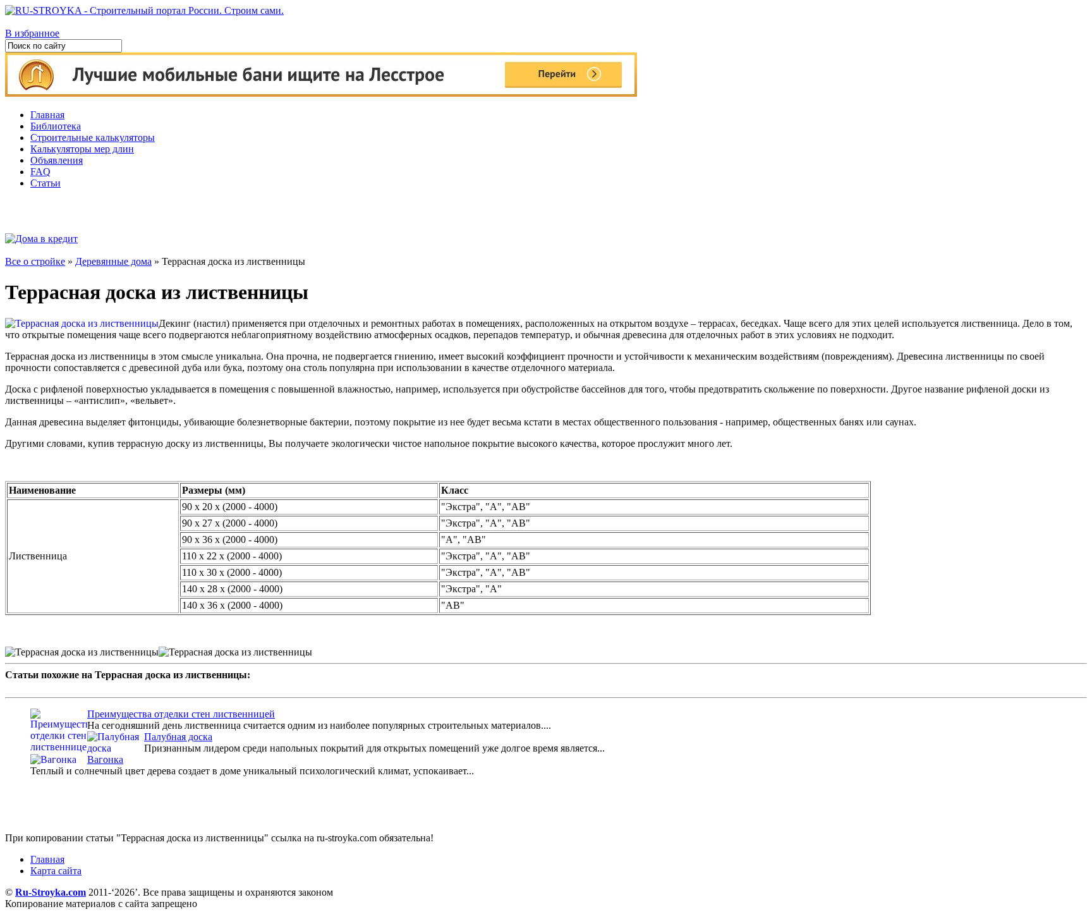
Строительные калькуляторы (92, 137)
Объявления (56, 160)
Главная (47, 114)
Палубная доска (178, 736)
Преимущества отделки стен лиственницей (181, 714)
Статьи (45, 183)
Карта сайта (56, 870)
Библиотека (55, 126)
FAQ (40, 171)
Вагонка (105, 759)
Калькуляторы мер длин (82, 148)
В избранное (32, 33)
